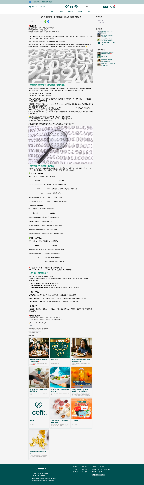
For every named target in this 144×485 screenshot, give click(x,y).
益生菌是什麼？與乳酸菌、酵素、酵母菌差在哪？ (44, 318)
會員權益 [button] (70, 11)
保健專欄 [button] (79, 11)
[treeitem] (106, 21)
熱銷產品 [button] (53, 11)
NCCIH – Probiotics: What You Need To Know (36, 327)
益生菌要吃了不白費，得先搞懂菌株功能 (41, 28)
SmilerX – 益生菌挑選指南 (33, 332)
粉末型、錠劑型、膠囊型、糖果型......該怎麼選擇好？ (45, 319)
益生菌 (38, 41)
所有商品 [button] (61, 11)
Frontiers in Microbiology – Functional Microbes (37, 329)
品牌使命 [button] (89, 11)
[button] (32, 7)
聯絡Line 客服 (100, 475)
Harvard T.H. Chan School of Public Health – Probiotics (38, 328)
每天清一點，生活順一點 (38, 323)
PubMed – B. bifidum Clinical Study (34, 331)
